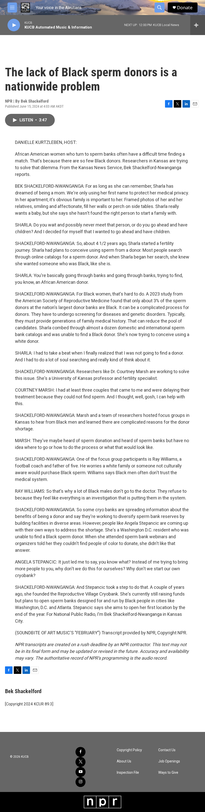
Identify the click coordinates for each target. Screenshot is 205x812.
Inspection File (128, 772)
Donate (184, 7)
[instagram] (81, 782)
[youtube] (81, 772)
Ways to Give (168, 772)
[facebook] (81, 752)
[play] (14, 25)
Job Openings (169, 761)
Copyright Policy (129, 750)
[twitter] (81, 762)
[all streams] (197, 25)
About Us (124, 761)
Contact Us (167, 750)
